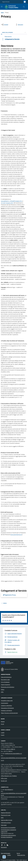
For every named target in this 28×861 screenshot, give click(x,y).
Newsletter (4, 847)
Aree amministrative (6, 677)
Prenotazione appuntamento (8, 835)
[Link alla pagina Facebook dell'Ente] (2, 845)
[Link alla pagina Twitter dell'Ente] (5, 845)
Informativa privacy (6, 823)
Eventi (2, 735)
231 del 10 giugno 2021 (7, 203)
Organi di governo (5, 684)
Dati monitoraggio (5, 853)
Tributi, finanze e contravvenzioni (9, 713)
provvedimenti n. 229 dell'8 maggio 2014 (11, 201)
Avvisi (2, 724)
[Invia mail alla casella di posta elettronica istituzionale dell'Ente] (13, 753)
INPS (2, 818)
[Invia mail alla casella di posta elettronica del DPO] (9, 789)
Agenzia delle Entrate (6, 820)
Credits (9, 855)
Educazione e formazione (7, 708)
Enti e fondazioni (5, 682)
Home (2, 12)
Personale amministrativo (7, 687)
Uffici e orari (4, 778)
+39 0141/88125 (10, 749)
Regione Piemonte (5, 1)
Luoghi (2, 732)
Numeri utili (4, 781)
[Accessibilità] (4, 857)
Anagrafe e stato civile (7, 700)
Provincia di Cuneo (5, 815)
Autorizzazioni (4, 703)
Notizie (3, 721)
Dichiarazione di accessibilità (8, 827)
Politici (2, 689)
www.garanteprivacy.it (16, 534)
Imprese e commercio (6, 710)
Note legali (4, 825)
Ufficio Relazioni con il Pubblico (9, 776)
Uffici (2, 692)
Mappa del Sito (21, 855)
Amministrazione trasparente (8, 830)
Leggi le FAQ (4, 832)
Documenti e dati (5, 679)
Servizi (18, 853)
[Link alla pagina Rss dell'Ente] (7, 845)
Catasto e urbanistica (6, 705)
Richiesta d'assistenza (6, 837)
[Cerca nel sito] (23, 7)
